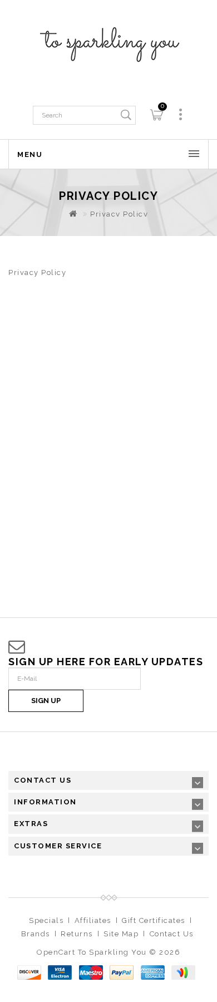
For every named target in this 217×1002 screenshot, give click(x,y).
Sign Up (46, 700)
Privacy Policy (119, 214)
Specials (46, 920)
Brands (35, 934)
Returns (77, 934)
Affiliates (93, 920)
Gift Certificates (153, 920)
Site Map (121, 934)
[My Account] (180, 114)
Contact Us (172, 934)
